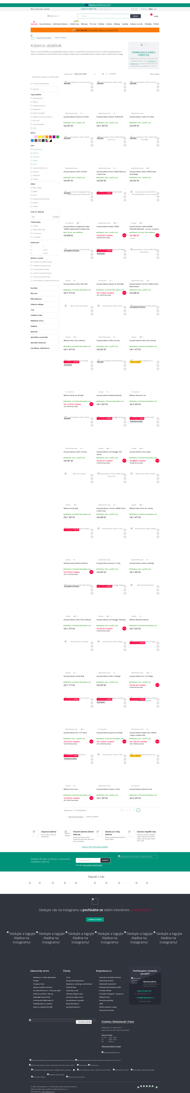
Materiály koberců (72, 1004)
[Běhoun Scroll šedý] (78, 486)
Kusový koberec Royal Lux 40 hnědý (110, 284)
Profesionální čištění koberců (43, 1000)
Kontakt (46, 9)
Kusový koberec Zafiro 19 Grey (75, 452)
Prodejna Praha (38, 984)
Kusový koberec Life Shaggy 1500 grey (111, 620)
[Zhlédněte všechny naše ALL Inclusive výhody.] (37, 1076)
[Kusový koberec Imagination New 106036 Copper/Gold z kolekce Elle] (78, 204)
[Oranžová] (46, 136)
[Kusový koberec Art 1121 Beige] (144, 654)
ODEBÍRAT (105, 860)
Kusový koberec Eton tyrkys (140, 452)
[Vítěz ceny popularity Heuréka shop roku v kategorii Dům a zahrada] (53, 16)
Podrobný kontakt (145, 1001)
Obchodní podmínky (106, 1000)
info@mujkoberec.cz (145, 997)
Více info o (89, 865)
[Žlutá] (39, 136)
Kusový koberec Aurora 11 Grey (108, 563)
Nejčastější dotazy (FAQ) (41, 997)
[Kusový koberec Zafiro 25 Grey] (111, 318)
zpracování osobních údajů (92, 865)
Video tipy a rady (72, 991)
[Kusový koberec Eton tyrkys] (144, 429)
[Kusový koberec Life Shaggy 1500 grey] (111, 597)
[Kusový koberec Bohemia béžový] (111, 373)
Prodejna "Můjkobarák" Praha (118, 1021)
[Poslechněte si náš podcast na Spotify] (75, 1076)
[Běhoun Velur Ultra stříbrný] (78, 318)
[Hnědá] (36, 140)
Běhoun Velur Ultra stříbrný (74, 340)
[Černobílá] (50, 140)
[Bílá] (32, 136)
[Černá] (43, 140)
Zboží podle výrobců (106, 981)
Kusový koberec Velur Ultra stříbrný (77, 620)
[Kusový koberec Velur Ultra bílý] (78, 262)
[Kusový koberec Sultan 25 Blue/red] (111, 94)
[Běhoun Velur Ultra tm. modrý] (144, 486)
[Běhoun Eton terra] (78, 767)
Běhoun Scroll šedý (71, 508)
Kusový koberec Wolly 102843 (108, 226)
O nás (68, 977)
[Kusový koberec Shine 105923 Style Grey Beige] (144, 149)
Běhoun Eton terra (71, 789)
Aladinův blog (71, 987)
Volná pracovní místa (106, 1010)
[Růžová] (36, 136)
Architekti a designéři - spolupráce (111, 994)
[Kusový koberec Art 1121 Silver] (78, 710)
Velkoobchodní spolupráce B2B (110, 987)
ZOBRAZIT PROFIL (95, 919)
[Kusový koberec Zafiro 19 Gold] (78, 149)
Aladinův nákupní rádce (74, 994)
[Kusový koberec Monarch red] (144, 767)
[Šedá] (39, 140)
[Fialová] (54, 136)
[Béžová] (43, 136)
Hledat (135, 16)
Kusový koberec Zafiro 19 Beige (108, 676)
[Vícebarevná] (46, 140)
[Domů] (33, 35)
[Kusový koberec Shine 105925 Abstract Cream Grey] (111, 149)
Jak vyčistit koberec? (73, 1007)
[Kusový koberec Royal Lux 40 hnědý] (111, 262)
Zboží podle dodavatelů (107, 984)
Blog (32, 9)
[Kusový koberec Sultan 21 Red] (111, 767)
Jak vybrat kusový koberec (75, 981)
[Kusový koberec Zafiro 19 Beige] (111, 654)
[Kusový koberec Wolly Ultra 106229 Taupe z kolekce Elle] (144, 710)
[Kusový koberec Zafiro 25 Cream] (144, 94)
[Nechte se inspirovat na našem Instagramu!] (95, 900)
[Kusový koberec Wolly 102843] (111, 204)
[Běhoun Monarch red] (144, 373)
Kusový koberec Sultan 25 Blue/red (110, 117)
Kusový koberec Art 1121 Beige (141, 676)
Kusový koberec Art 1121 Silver (75, 733)
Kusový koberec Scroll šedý (74, 676)
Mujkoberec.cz (63, 1089)
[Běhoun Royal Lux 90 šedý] (78, 373)
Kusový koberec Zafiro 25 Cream (142, 117)
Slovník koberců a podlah (75, 1000)
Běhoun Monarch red (138, 395)
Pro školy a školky (105, 991)
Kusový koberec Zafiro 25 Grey (108, 340)
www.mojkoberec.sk (48, 1092)
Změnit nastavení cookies (108, 1007)
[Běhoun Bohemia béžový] (144, 597)
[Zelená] (57, 136)
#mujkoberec (141, 910)
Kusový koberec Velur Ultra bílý (76, 284)
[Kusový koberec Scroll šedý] (78, 654)
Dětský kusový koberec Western (76, 563)
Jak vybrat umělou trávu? (74, 997)
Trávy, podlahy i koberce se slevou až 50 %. (97, 30)
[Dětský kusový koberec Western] (78, 541)
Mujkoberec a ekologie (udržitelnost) (79, 984)
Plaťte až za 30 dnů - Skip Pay (43, 994)
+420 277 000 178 (88, 9)
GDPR (101, 1004)
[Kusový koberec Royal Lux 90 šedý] (111, 710)
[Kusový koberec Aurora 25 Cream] (78, 94)
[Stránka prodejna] (62, 1036)
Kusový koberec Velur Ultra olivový (143, 340)
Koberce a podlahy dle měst (43, 1007)
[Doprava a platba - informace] (95, 1062)
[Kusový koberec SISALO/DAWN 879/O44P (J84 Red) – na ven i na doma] (144, 204)
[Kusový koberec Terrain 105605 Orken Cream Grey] (111, 486)
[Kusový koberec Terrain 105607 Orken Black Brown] (144, 262)
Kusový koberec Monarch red (141, 789)
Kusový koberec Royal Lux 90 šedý (109, 733)
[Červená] (50, 136)
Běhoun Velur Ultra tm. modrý (141, 508)
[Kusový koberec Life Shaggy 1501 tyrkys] (111, 429)
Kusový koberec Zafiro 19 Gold (75, 172)
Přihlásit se (144, 9)
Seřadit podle (68, 74)
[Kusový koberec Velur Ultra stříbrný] (78, 597)
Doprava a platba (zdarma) (42, 987)
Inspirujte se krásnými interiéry (110, 977)
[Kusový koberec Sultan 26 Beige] (144, 541)
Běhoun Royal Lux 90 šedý (73, 395)
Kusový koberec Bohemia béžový (109, 395)
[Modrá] (32, 140)
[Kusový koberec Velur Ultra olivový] (144, 318)
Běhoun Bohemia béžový (139, 620)
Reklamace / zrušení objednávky (44, 977)
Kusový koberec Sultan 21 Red (108, 789)
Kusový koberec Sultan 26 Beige (142, 563)
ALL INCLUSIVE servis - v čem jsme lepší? (47, 991)
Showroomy (39, 9)
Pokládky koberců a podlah (42, 1004)
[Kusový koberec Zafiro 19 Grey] (78, 429)
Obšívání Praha (104, 997)
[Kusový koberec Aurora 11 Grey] (111, 541)
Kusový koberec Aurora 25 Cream (76, 117)
